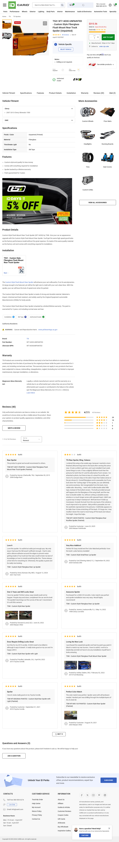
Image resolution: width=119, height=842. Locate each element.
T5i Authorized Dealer (36, 317)
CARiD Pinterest (99, 795)
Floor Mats (107, 121)
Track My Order (37, 799)
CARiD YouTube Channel (93, 795)
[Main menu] (4, 5)
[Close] (109, 828)
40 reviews (65, 35)
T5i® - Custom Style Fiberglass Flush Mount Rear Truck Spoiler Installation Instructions (13, 260)
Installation (71, 93)
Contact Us (36, 819)
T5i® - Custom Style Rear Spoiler (18, 606)
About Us (61, 799)
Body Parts (51, 11)
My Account (36, 807)
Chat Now (84, 835)
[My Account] (110, 5)
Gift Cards (61, 819)
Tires (87, 167)
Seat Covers (107, 167)
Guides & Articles (64, 807)
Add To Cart (108, 37)
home (4, 16)
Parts (5, 11)
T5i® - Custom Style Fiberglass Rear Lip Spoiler (24, 567)
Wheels (24, 11)
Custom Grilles (88, 190)
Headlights (88, 144)
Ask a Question (14, 756)
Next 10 (60, 734)
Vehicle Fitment (8, 93)
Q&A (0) (112, 93)
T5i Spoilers (17, 16)
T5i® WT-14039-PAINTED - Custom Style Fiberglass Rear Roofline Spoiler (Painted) (86, 519)
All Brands (61, 823)
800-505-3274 (101, 6)
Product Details (55, 93)
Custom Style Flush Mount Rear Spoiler (19, 282)
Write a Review (14, 428)
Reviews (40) (99, 93)
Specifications (26, 93)
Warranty (84, 93)
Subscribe (108, 780)
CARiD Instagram (104, 795)
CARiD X (87, 795)
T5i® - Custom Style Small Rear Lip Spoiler (81, 555)
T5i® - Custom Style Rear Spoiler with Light (22, 654)
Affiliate (60, 803)
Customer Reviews (64, 811)
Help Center (36, 803)
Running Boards (107, 144)
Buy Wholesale (63, 827)
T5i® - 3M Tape (21, 317)
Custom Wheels (87, 121)
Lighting (41, 11)
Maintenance (70, 11)
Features (40, 93)
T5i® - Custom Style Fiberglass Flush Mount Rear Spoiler (86, 656)
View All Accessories (97, 202)
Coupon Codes (63, 815)
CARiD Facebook (81, 795)
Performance (14, 11)
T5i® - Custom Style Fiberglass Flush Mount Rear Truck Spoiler (7, 24)
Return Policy (36, 811)
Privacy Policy (37, 815)
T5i (10, 16)
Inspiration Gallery (64, 831)
